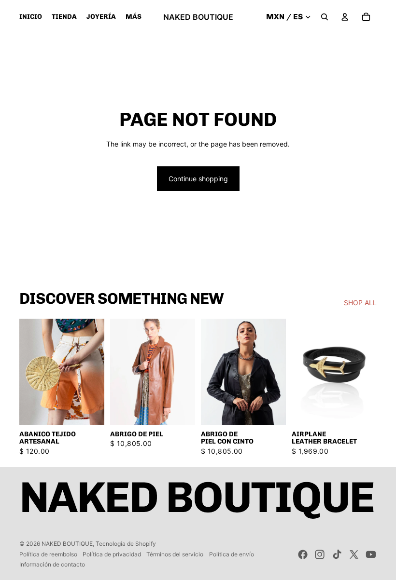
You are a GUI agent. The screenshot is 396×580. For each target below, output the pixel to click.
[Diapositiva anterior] (117, 371)
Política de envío (231, 554)
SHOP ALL (360, 302)
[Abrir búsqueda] (324, 16)
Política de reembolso (48, 554)
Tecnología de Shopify (126, 543)
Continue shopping (198, 179)
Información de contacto (52, 564)
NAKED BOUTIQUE (67, 543)
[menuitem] (133, 16)
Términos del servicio (174, 554)
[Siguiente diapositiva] (187, 371)
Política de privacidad (112, 554)
